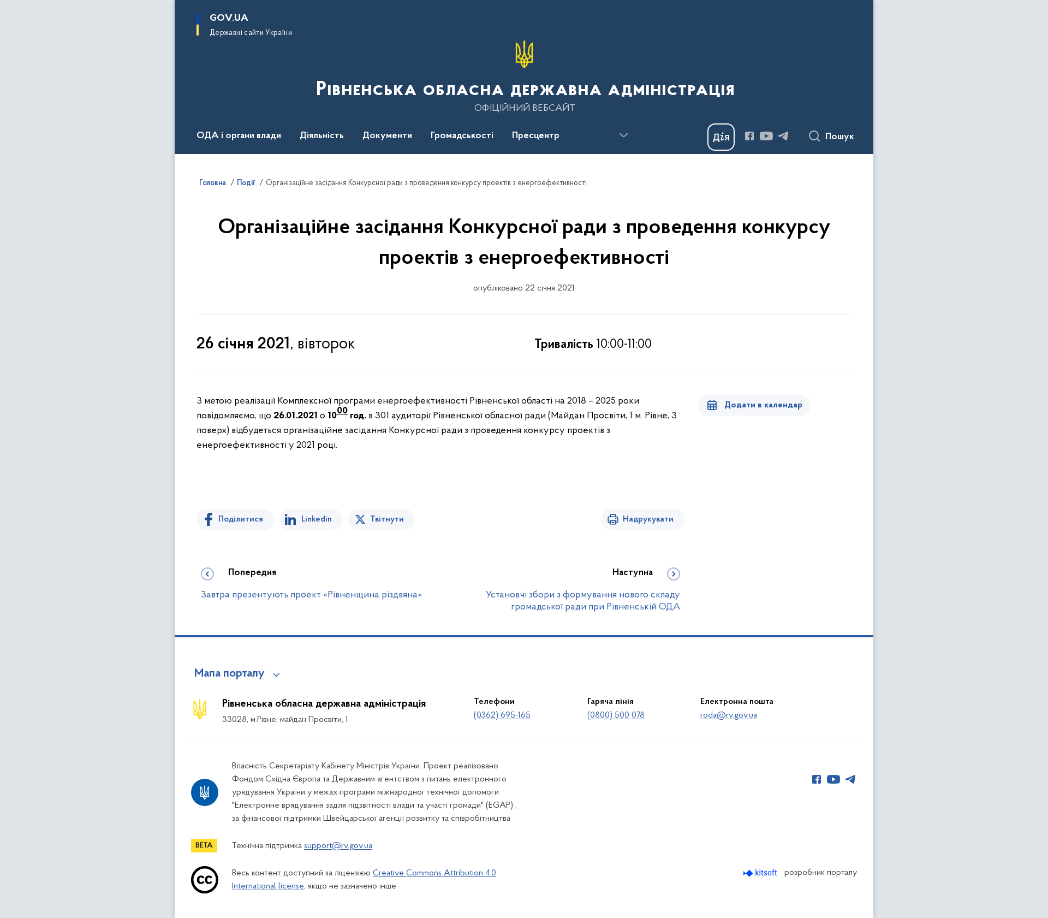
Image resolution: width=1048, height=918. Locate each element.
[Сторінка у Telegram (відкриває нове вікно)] (783, 136)
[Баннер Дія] (721, 137)
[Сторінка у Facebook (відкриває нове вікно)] (749, 136)
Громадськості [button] (462, 136)
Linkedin (316, 519)
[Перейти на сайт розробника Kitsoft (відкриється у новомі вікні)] (761, 873)
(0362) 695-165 (502, 715)
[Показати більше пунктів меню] (623, 135)
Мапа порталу (229, 674)
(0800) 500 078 (616, 715)
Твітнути (387, 519)
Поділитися (240, 519)
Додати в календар (763, 405)
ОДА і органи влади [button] (238, 136)
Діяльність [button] (322, 136)
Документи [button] (387, 136)
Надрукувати (648, 519)
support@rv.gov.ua (338, 846)
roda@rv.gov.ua (728, 715)
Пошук (839, 137)
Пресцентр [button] (535, 136)
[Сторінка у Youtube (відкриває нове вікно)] (766, 136)
